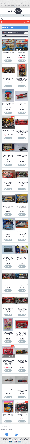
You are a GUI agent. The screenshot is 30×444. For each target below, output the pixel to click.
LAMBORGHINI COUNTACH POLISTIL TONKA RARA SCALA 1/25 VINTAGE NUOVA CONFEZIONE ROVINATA (8, 361)
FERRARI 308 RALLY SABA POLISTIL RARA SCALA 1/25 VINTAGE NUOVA (8, 157)
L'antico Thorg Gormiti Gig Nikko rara (8, 284)
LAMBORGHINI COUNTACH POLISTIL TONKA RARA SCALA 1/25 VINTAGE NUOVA (22, 334)
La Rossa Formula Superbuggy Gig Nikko (22, 308)
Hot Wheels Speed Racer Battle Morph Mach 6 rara (22, 233)
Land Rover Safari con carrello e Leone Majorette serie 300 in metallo (22, 360)
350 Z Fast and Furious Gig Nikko (8, 79)
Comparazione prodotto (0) (12, 32)
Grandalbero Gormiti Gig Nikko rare (22, 183)
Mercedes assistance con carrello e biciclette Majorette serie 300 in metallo (22, 389)
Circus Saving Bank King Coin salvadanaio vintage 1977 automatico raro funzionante (8, 105)
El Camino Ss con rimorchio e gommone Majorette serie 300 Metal (22, 105)
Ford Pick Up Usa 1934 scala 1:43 (22, 156)
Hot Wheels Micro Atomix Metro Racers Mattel (8, 233)
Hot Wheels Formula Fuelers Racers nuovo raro (22, 207)
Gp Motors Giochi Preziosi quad (8, 183)
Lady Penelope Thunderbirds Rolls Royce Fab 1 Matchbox (8, 333)
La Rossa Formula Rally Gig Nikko (8, 308)
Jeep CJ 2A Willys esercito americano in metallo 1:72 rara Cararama (8, 259)
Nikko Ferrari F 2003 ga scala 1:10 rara (22, 415)
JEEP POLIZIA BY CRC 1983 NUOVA (8, 53)
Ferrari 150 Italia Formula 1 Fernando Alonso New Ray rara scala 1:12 (22, 131)
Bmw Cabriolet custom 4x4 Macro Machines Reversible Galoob (21, 79)
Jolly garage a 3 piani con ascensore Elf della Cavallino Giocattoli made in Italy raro (22, 259)
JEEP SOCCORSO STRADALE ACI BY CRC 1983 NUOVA (22, 54)
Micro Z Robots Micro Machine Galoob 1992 (8, 415)
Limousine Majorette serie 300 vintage (8, 388)
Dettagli (14, 6)
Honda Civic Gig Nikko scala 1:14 (8, 207)
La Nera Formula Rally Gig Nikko (22, 284)
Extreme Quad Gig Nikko (8, 130)
